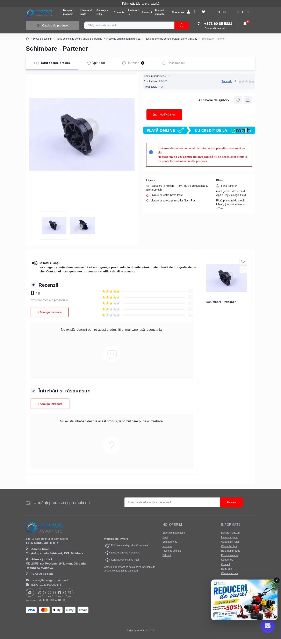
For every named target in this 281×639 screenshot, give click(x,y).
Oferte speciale (229, 573)
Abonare (231, 502)
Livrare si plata (229, 537)
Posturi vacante (229, 555)
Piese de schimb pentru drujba (123, 38)
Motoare (167, 546)
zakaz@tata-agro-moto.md (49, 580)
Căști (165, 537)
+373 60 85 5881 (42, 573)
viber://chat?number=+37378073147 (49, 593)
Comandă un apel (215, 28)
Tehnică (167, 555)
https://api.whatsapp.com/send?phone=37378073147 (40, 593)
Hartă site (226, 568)
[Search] (181, 25)
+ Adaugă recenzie (49, 312)
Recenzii (147, 12)
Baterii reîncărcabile (174, 532)
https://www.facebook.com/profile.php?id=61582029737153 (59, 593)
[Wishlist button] (238, 100)
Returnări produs (230, 550)
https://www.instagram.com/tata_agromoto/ (69, 593)
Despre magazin (230, 532)
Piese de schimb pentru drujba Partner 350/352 (171, 38)
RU (225, 12)
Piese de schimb (42, 38)
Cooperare (178, 12)
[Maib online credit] (199, 130)
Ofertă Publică (229, 546)
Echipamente (170, 541)
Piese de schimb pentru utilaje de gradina (79, 38)
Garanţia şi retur (230, 541)
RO (218, 12)
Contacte (119, 12)
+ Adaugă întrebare (50, 403)
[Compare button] (248, 100)
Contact (225, 564)
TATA (160, 86)
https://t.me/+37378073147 (30, 593)
